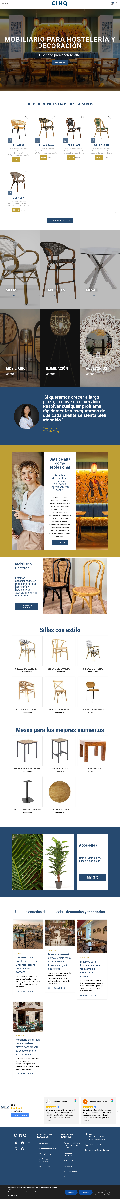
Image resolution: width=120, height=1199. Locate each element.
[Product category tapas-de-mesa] (60, 795)
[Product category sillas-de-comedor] (60, 655)
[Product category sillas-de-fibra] (93, 655)
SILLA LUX (18, 197)
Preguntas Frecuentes (68, 1154)
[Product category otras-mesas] (93, 755)
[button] (42, 1111)
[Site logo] (60, 3)
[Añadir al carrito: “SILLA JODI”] (65, 140)
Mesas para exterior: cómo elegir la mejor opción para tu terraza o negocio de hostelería (60, 961)
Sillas (11, 148)
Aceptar (71, 1192)
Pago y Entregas (46, 1154)
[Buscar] (117, 3)
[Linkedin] (16, 1149)
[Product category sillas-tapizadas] (93, 696)
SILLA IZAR (18, 145)
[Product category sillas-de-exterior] (27, 655)
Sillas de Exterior (18, 153)
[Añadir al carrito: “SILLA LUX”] (10, 193)
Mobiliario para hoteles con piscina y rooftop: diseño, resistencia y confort (27, 964)
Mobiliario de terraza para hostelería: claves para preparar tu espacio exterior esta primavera (28, 1047)
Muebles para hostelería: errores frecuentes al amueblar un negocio (91, 968)
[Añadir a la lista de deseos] (26, 117)
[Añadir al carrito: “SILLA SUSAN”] (93, 140)
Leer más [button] (45, 1121)
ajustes (13, 1195)
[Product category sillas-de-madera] (60, 696)
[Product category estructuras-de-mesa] (27, 795)
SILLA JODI (74, 145)
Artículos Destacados (15, 155)
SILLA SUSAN (101, 145)
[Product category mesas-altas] (60, 755)
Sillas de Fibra (52, 151)
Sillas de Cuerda (18, 151)
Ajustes (100, 1192)
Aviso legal (43, 1143)
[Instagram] (29, 1143)
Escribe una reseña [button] (20, 1115)
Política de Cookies (47, 1167)
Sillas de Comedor (20, 148)
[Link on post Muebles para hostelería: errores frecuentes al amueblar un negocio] (92, 936)
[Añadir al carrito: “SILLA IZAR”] (10, 140)
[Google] (22, 1149)
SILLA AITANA (46, 145)
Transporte (68, 1166)
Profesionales (69, 1161)
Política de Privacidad (43, 1160)
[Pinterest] (22, 1143)
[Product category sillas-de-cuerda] (27, 696)
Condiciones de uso (47, 1148)
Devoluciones (69, 1177)
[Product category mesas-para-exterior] (27, 755)
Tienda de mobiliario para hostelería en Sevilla (72, 1145)
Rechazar (85, 1192)
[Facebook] (16, 1143)
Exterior (26, 155)
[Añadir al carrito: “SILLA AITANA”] (37, 140)
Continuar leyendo (24, 991)
